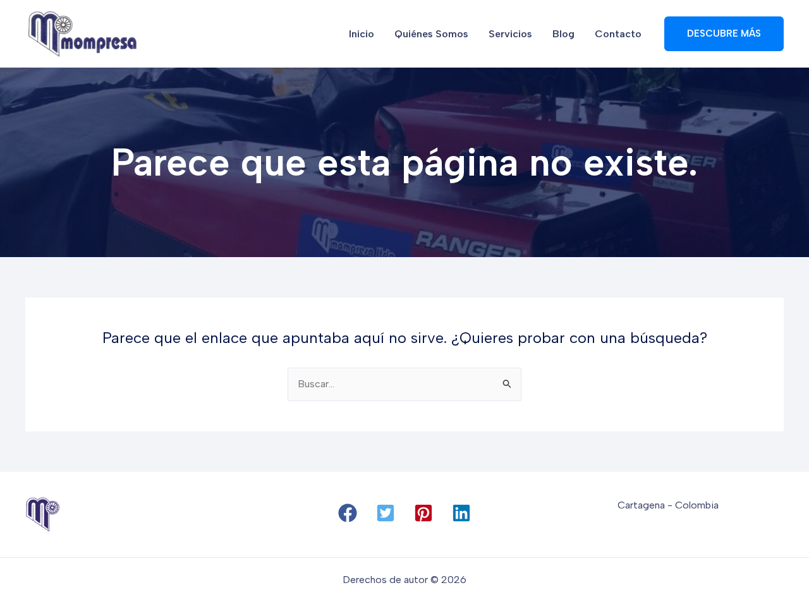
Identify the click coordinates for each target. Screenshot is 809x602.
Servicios (510, 34)
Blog (563, 34)
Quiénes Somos (431, 34)
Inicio (361, 34)
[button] (347, 513)
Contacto (618, 34)
